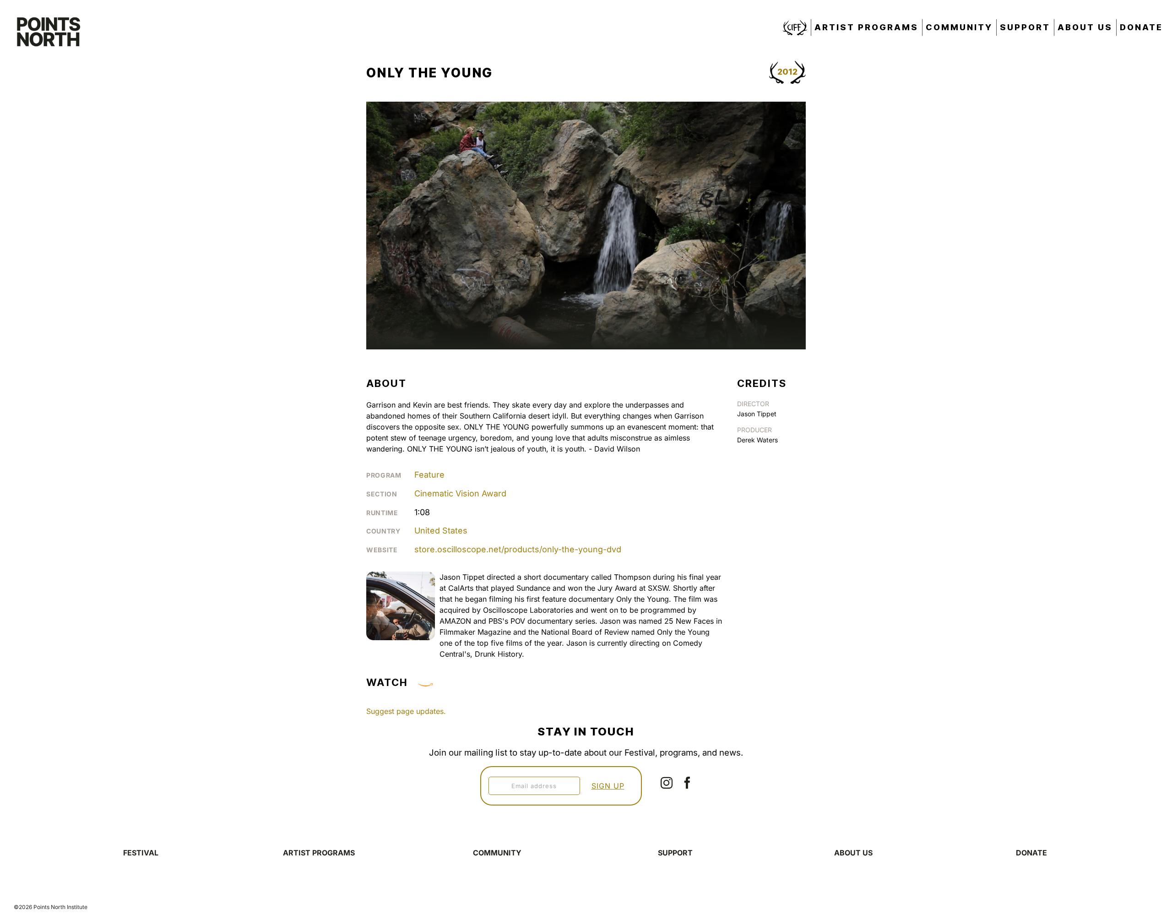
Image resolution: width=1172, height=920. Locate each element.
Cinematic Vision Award (460, 493)
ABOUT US (853, 852)
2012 (787, 71)
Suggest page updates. (406, 711)
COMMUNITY (497, 852)
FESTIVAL (140, 852)
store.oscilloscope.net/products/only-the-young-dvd (517, 549)
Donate (1141, 27)
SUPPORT (675, 852)
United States (440, 530)
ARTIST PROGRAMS (319, 852)
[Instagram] (667, 783)
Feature (429, 474)
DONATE (1031, 852)
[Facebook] (687, 783)
